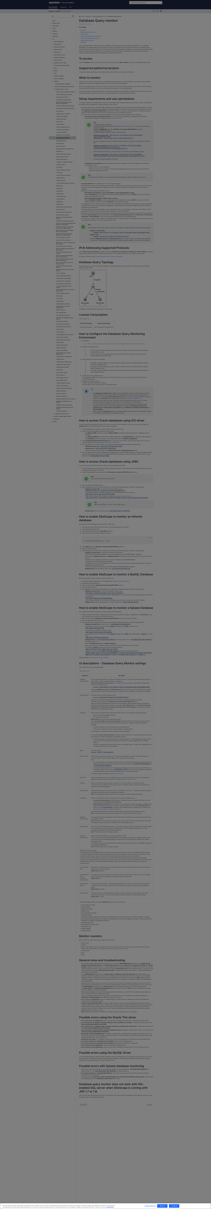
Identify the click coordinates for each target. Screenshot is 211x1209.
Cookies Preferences (150, 1206)
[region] (105, 1206)
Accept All (174, 1206)
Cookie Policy (110, 1207)
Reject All (162, 1206)
